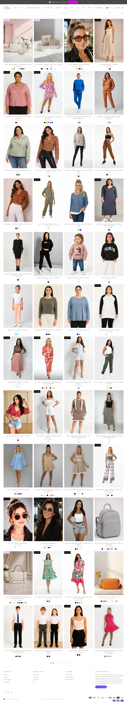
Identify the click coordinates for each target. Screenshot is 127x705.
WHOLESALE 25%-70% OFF (34, 7)
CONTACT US (36, 675)
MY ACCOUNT (68, 675)
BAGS (71, 7)
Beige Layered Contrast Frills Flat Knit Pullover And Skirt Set (79, 436)
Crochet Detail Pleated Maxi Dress (18, 382)
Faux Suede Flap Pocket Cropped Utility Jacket (18, 224)
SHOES (66, 7)
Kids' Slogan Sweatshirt (108, 278)
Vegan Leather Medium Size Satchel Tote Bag (18, 64)
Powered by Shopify (59, 699)
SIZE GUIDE (35, 679)
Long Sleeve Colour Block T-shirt (109, 330)
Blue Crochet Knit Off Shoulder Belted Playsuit (79, 383)
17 (70, 661)
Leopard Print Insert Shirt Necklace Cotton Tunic (78, 225)
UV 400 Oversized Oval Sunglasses (78, 64)
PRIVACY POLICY (7, 679)
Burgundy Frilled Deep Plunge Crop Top (18, 436)
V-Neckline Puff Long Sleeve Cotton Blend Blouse (18, 117)
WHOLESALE (36, 677)
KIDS (77, 7)
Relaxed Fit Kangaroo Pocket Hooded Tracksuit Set (108, 117)
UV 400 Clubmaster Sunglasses (18, 543)
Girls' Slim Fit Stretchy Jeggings (18, 330)
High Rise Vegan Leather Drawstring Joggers (109, 170)
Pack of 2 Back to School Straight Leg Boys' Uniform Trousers (18, 651)
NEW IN (16, 7)
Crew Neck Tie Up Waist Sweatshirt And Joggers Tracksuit (79, 117)
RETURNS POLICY (69, 679)
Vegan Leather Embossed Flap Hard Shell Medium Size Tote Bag (18, 597)
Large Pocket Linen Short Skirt (78, 650)
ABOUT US (6, 675)
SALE (22, 7)
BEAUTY (90, 7)
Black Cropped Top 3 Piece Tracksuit (48, 278)
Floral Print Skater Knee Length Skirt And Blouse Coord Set (79, 597)
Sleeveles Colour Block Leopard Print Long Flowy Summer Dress (109, 436)
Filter (122, 13)
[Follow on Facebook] (4, 692)
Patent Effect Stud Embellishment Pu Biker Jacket (48, 171)
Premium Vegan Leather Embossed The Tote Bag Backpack (109, 544)
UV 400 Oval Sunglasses (48, 543)
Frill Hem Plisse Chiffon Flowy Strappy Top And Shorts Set (48, 490)
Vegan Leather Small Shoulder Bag (109, 597)
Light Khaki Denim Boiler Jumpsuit (48, 224)
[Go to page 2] (74, 661)
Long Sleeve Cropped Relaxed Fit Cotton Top (48, 330)
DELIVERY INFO (69, 677)
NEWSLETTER (7, 682)
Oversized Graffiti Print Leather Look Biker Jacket (78, 171)
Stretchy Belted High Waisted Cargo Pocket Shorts (78, 544)
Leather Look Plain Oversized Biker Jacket (18, 170)
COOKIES (6, 677)
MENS (83, 7)
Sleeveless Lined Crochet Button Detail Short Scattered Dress (109, 651)
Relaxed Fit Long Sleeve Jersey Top (78, 330)
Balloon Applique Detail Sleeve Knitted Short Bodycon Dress (18, 274)
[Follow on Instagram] (8, 692)
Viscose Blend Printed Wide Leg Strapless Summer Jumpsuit (109, 490)
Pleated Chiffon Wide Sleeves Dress (18, 489)
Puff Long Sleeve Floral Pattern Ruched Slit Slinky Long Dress (48, 383)
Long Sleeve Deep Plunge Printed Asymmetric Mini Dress (48, 117)
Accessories (98, 7)
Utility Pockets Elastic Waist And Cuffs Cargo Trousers (109, 383)
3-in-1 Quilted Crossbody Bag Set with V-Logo (48, 64)
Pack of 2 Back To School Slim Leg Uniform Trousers (48, 651)
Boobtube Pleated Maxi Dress (109, 64)
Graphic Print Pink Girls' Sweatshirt (78, 278)
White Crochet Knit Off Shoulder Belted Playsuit (48, 436)
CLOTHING (58, 7)
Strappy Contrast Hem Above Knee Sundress (78, 489)
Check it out (73, 2)
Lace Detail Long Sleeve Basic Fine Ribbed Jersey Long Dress (109, 225)
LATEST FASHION (48, 7)
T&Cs (34, 682)
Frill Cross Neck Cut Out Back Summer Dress (48, 597)
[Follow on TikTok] (12, 692)
